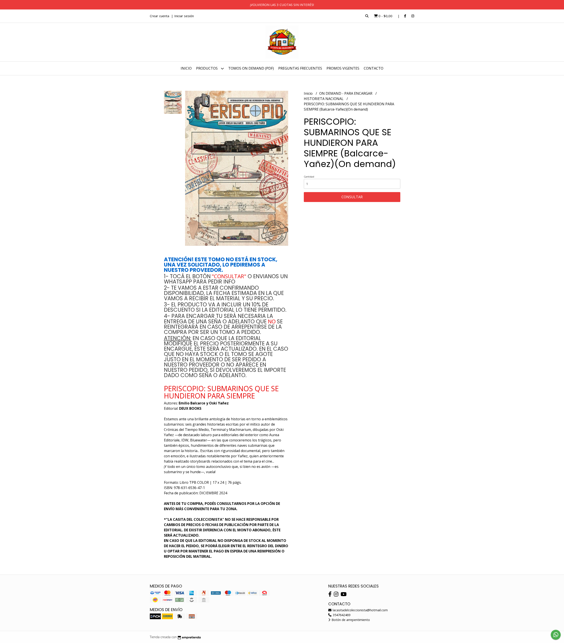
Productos (207, 68)
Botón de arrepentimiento (350, 620)
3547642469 (341, 615)
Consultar (352, 197)
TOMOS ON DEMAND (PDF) (251, 68)
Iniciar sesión (184, 16)
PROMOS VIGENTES (343, 68)
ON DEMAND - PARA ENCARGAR (346, 93)
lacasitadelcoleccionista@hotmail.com (360, 610)
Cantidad (309, 176)
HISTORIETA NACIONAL (324, 98)
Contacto (373, 68)
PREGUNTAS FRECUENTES (300, 68)
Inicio (186, 68)
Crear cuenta (159, 16)
